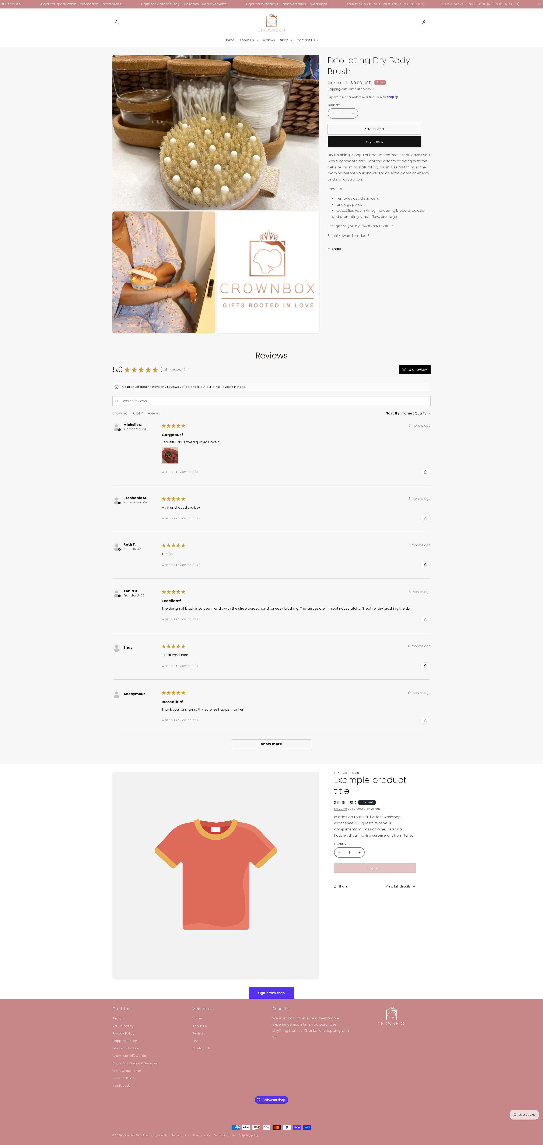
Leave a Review (124, 1078)
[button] (117, 22)
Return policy (123, 1026)
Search (118, 1018)
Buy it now (374, 141)
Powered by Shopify (155, 1135)
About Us (199, 1026)
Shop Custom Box (126, 1071)
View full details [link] (398, 886)
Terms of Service (125, 1048)
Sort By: (393, 413)
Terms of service (224, 1135)
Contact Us (121, 1085)
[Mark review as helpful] (425, 472)
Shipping (334, 89)
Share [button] (336, 249)
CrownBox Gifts (133, 1135)
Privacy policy (201, 1135)
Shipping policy (249, 1135)
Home (197, 1018)
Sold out (375, 868)
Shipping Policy (124, 1041)
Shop (196, 1041)
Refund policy (180, 1135)
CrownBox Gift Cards (129, 1056)
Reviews (198, 1033)
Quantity (334, 105)
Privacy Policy (123, 1033)
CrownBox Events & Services (135, 1063)
